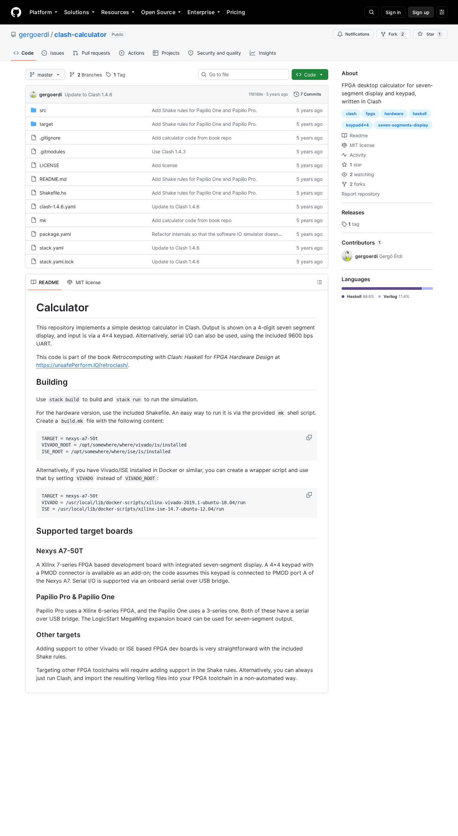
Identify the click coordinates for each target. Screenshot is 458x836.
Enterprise (201, 12)
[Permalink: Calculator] (31, 307)
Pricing (236, 12)
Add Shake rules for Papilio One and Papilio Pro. (204, 110)
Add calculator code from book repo (191, 138)
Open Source (158, 12)
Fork (396, 34)
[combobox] (246, 74)
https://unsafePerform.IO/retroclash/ (82, 365)
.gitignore (50, 138)
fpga (370, 113)
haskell (419, 113)
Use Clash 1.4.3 (169, 151)
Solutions (76, 12)
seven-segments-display (403, 124)
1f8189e (255, 94)
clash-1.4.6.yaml (57, 206)
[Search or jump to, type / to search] (371, 12)
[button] (309, 437)
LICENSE (49, 165)
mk (43, 220)
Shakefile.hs (53, 193)
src (43, 110)
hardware (394, 113)
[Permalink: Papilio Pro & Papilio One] (31, 597)
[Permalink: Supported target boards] (31, 530)
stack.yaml (51, 248)
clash (351, 113)
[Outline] (319, 282)
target (46, 124)
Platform (41, 12)
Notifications (357, 34)
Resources (115, 12)
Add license (164, 165)
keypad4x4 (357, 124)
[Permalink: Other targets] (31, 635)
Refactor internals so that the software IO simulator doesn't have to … (228, 234)
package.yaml (55, 234)
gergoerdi (34, 35)
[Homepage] (16, 12)
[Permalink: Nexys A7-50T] (31, 551)
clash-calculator (80, 35)
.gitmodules (52, 151)
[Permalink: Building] (31, 381)
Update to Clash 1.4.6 (88, 94)
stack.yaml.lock (57, 261)
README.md (53, 179)
